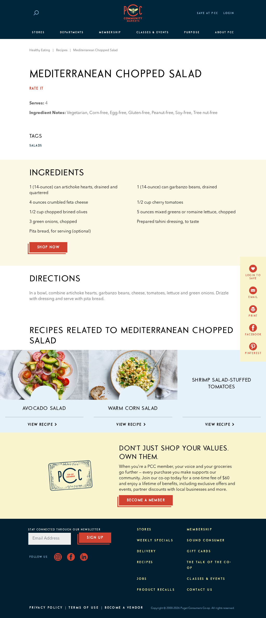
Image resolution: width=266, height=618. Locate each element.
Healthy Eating (39, 50)
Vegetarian (77, 113)
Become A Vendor (124, 607)
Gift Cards (199, 551)
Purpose (192, 32)
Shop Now (48, 247)
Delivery (146, 551)
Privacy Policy (46, 607)
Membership (110, 32)
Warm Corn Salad (133, 408)
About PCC (224, 32)
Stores (38, 32)
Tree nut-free (205, 113)
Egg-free (118, 113)
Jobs (142, 579)
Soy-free (183, 113)
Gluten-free (139, 113)
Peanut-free (162, 113)
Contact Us (199, 590)
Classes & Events (152, 32)
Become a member (146, 500)
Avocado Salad (44, 408)
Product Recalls (156, 590)
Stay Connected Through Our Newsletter (64, 529)
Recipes (61, 50)
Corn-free (98, 113)
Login (228, 13)
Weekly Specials (155, 540)
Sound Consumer (206, 540)
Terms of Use (84, 607)
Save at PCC (207, 13)
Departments (72, 32)
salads (35, 145)
